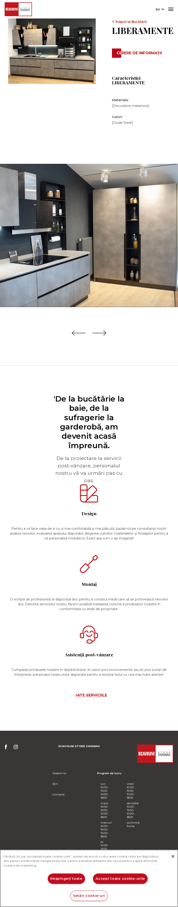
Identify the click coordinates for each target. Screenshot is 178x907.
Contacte (58, 794)
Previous (78, 333)
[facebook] (7, 748)
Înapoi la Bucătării (131, 22)
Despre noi (59, 773)
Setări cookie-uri (89, 896)
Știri (55, 783)
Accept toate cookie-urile (120, 879)
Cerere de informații (139, 53)
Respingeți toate (66, 879)
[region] (89, 878)
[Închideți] (173, 856)
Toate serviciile (89, 695)
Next (99, 333)
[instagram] (16, 748)
